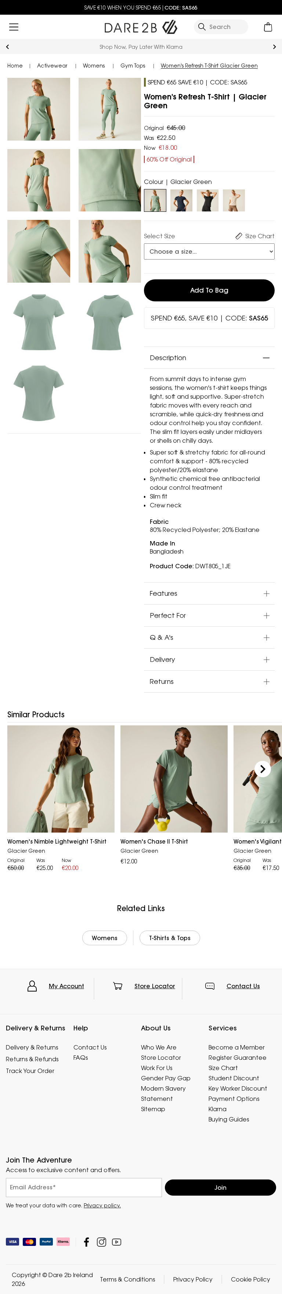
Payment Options (234, 1098)
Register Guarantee (238, 1057)
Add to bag (209, 290)
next (274, 46)
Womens (105, 938)
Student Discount (234, 1078)
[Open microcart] (268, 27)
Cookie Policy (250, 1279)
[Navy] (181, 199)
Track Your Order (30, 1070)
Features (163, 593)
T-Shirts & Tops (170, 938)
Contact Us (243, 986)
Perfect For (168, 615)
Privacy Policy (193, 1279)
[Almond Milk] (234, 199)
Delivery (162, 659)
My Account (66, 986)
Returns (162, 681)
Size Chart (223, 1068)
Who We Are (159, 1047)
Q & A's (161, 637)
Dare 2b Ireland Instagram (101, 1242)
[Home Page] (141, 25)
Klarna (218, 1109)
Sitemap (153, 1109)
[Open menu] (13, 27)
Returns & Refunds (32, 1059)
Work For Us (156, 1068)
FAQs (80, 1057)
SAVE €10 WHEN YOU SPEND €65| (141, 7)
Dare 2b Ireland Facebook (86, 1242)
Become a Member (237, 1047)
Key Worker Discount (238, 1088)
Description (168, 358)
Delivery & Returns (32, 1047)
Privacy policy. (102, 1205)
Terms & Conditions (127, 1279)
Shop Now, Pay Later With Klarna (141, 47)
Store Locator (154, 986)
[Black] (207, 199)
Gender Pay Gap (166, 1078)
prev (7, 46)
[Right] (262, 769)
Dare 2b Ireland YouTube (116, 1242)
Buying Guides (229, 1119)
